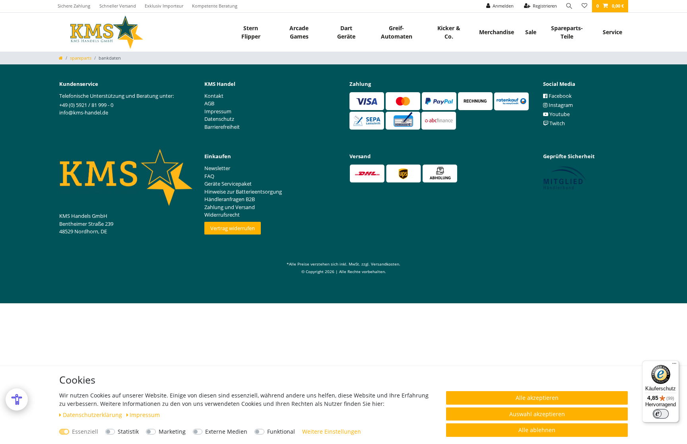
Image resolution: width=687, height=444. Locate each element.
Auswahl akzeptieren (537, 414)
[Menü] (674, 365)
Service (612, 32)
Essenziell (85, 431)
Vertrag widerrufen (232, 228)
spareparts (80, 58)
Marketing (172, 431)
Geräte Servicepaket (228, 183)
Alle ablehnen (536, 430)
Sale (530, 32)
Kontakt (213, 95)
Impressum (145, 415)
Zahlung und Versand (229, 207)
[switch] (661, 414)
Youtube (559, 114)
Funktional (281, 431)
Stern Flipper (250, 32)
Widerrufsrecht (222, 214)
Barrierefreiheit (222, 126)
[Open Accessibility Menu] (17, 399)
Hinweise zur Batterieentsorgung (243, 191)
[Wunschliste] (584, 6)
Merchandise (496, 32)
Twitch (556, 123)
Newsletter (217, 168)
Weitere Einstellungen (331, 431)
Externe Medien (226, 431)
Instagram (560, 105)
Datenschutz (219, 118)
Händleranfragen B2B (229, 199)
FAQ (209, 176)
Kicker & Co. (448, 32)
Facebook (559, 95)
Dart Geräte (346, 32)
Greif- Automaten (396, 32)
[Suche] (569, 6)
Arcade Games (299, 32)
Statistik (128, 431)
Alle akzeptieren (537, 397)
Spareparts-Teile (567, 32)
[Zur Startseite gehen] (61, 58)
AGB (209, 103)
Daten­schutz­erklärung (93, 415)
